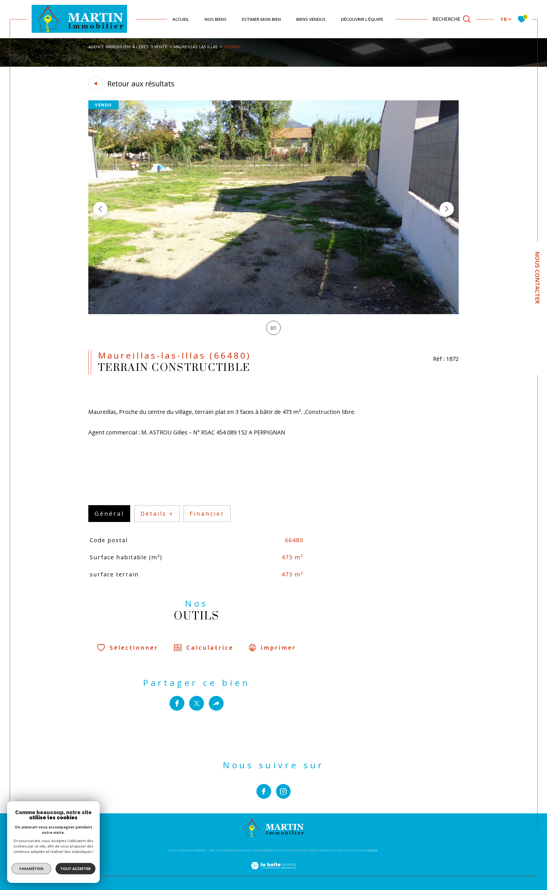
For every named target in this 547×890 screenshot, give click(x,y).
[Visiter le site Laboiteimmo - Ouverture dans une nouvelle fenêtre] (273, 872)
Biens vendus (311, 19)
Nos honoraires (263, 850)
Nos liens (337, 850)
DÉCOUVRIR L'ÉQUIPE (362, 19)
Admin (324, 850)
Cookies (372, 850)
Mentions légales (306, 850)
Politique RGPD (355, 850)
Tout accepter (75, 868)
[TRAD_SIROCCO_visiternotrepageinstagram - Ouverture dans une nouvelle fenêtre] (283, 791)
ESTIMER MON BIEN (261, 19)
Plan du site (283, 850)
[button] (447, 209)
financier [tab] (207, 513)
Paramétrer (31, 868)
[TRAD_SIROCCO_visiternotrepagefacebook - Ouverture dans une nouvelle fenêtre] (263, 791)
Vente (160, 46)
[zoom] (273, 312)
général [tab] (109, 513)
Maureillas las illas (195, 46)
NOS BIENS (215, 19)
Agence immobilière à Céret (118, 46)
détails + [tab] (157, 513)
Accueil (180, 19)
